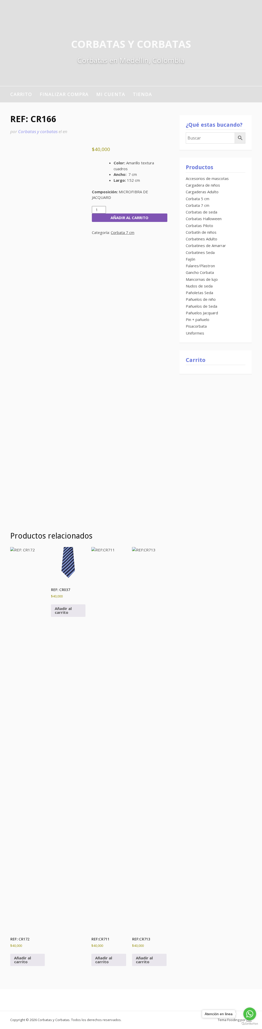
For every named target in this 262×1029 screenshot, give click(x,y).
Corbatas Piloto (199, 225)
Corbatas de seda (201, 212)
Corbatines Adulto (201, 238)
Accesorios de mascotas (207, 178)
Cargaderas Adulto (202, 191)
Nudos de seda (199, 285)
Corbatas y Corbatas (131, 44)
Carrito (21, 94)
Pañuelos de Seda (201, 306)
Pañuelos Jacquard (202, 312)
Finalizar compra (64, 94)
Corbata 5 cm (197, 198)
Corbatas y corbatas (38, 131)
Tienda (142, 94)
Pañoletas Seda (199, 292)
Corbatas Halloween (204, 218)
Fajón (190, 259)
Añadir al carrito (129, 217)
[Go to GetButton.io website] (250, 1023)
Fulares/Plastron (200, 265)
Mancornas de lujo (202, 279)
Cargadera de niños (203, 185)
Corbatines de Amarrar (206, 245)
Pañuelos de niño (201, 299)
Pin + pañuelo (197, 319)
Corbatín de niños (201, 232)
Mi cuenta (110, 94)
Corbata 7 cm (122, 232)
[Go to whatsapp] (249, 1013)
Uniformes (195, 333)
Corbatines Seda (200, 252)
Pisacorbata (196, 326)
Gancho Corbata (200, 272)
